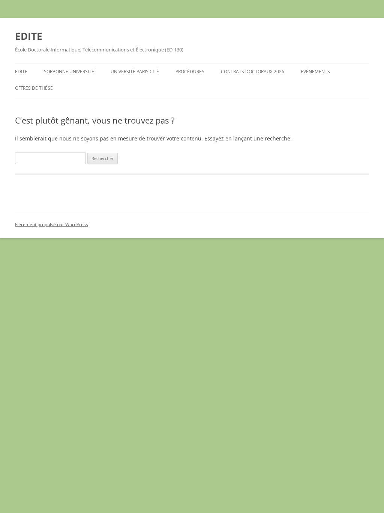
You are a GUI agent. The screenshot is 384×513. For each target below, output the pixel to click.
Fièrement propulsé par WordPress (51, 224)
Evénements (315, 71)
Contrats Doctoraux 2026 (252, 71)
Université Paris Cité (135, 71)
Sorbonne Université (69, 71)
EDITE (28, 36)
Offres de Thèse (34, 88)
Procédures (190, 71)
